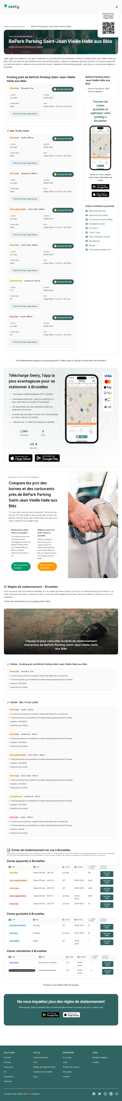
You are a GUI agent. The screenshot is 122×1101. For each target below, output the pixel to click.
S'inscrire (49, 536)
